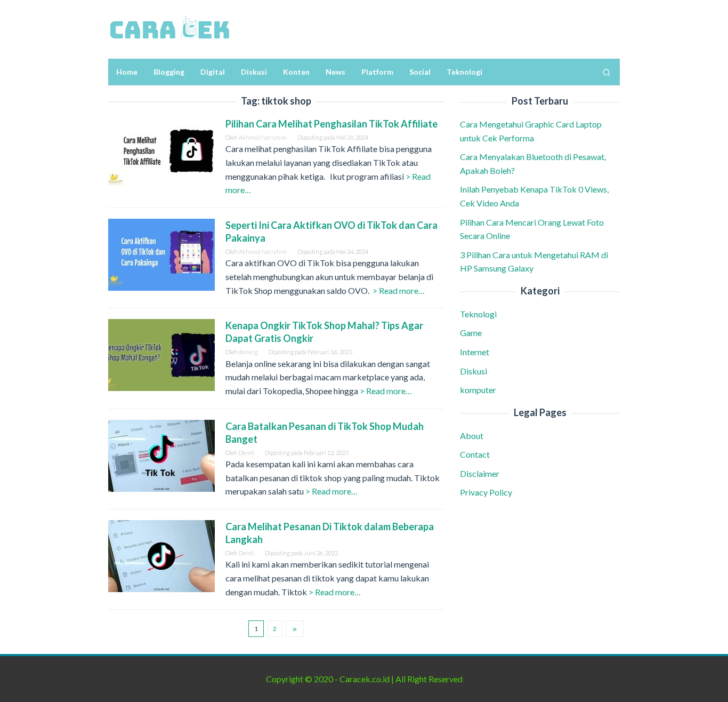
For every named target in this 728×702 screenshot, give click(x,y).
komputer (478, 390)
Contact (475, 454)
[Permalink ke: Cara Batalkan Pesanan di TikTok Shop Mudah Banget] (161, 454)
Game (471, 333)
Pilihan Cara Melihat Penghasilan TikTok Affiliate (331, 124)
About (471, 435)
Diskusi (473, 370)
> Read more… (399, 290)
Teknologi (478, 314)
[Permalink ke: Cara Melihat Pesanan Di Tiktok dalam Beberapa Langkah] (161, 554)
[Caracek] (169, 28)
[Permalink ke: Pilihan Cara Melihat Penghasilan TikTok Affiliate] (161, 152)
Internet (474, 352)
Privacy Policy (486, 492)
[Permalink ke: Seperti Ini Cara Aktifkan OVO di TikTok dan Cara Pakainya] (161, 253)
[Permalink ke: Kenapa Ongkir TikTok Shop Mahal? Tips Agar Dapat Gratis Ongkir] (161, 354)
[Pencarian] (606, 72)
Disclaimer (479, 473)
